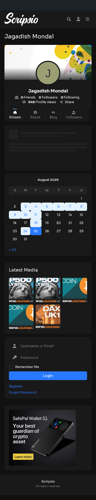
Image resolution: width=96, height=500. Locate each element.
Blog (53, 117)
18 (36, 223)
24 (25, 231)
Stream (15, 117)
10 (25, 215)
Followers (74, 117)
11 (35, 215)
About (35, 117)
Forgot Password (22, 392)
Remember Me (27, 367)
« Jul (12, 250)
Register (16, 386)
